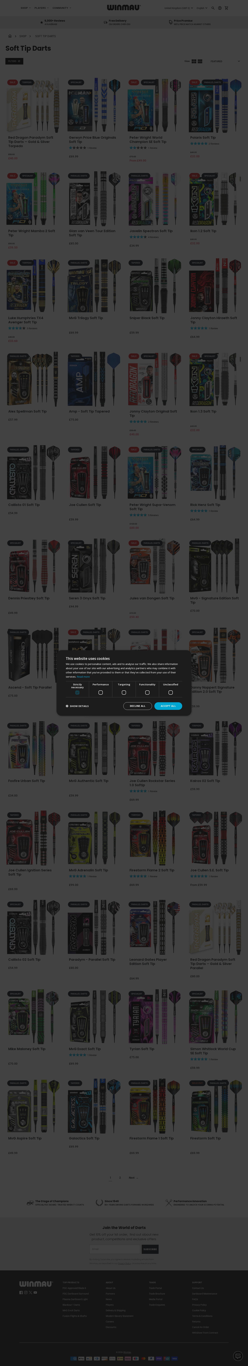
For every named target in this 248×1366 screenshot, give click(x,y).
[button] (77, 706)
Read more (83, 676)
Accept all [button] (168, 705)
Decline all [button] (137, 705)
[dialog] (124, 683)
